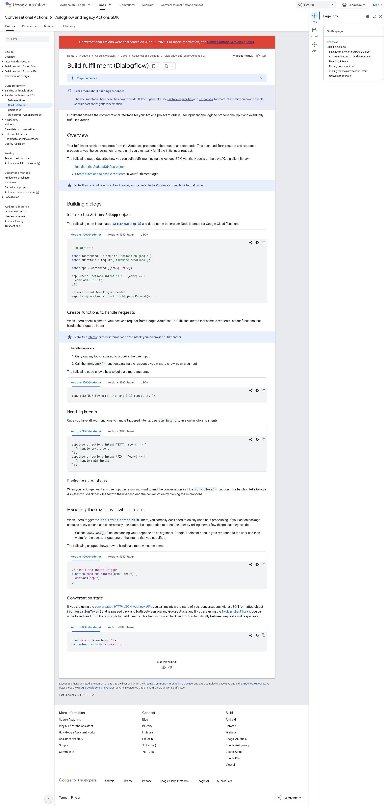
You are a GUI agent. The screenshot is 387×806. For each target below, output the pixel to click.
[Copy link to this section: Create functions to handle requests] (139, 312)
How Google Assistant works (77, 732)
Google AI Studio (236, 739)
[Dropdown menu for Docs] (111, 5)
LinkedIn (147, 739)
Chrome (231, 726)
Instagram (148, 732)
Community (127, 5)
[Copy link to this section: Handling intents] (101, 412)
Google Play (233, 758)
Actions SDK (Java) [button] (121, 234)
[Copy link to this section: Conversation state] (107, 598)
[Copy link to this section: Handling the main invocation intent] (148, 510)
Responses (206, 99)
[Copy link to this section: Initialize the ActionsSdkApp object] (135, 215)
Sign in (377, 4)
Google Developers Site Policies (95, 687)
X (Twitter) (149, 745)
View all (230, 764)
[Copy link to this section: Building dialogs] (106, 204)
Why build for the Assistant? (77, 726)
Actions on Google (73, 5)
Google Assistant (105, 55)
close (380, 16)
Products (84, 55)
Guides (10, 26)
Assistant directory (71, 739)
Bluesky (147, 726)
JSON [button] (145, 234)
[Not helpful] (264, 56)
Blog (145, 719)
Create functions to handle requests (100, 174)
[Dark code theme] (257, 242)
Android (231, 719)
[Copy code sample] (263, 242)
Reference (29, 26)
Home (70, 55)
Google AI (203, 781)
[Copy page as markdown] (166, 66)
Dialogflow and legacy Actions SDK (86, 17)
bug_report (367, 16)
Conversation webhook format (175, 185)
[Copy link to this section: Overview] (92, 135)
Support (147, 5)
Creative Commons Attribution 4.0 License (168, 683)
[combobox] (316, 4)
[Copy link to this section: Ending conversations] (111, 481)
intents (92, 337)
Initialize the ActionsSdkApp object (100, 167)
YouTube (148, 751)
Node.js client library (236, 611)
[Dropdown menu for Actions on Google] (90, 5)
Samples (50, 26)
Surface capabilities (180, 99)
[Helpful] (258, 56)
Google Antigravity (237, 745)
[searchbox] (27, 39)
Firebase (231, 732)
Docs (102, 5)
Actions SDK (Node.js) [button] (86, 234)
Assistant (38, 5)
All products (224, 781)
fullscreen (374, 16)
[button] (26, 61)
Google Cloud (234, 751)
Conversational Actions (26, 17)
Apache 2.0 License (253, 683)
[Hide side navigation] (49, 799)
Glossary (69, 26)
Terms (63, 797)
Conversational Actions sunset (182, 5)
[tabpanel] (167, 271)
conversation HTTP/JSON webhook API (123, 607)
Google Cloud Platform (174, 781)
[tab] (85, 234)
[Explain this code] (251, 242)
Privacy (75, 797)
